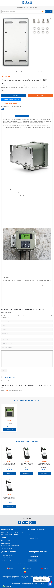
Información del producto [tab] (22, 116)
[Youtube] (26, 522)
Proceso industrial (17, 106)
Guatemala (28, 568)
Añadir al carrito (40, 95)
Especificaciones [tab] (34, 116)
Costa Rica (46, 568)
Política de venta (6, 559)
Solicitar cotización (14, 95)
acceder (6, 390)
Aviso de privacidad (33, 536)
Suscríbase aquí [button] (32, 560)
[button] (50, 3)
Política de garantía (6, 560)
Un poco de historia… (33, 533)
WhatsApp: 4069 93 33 (6, 548)
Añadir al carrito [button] (9, 429)
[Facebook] (19, 522)
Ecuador (28, 571)
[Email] (34, 522)
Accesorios (8, 106)
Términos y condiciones (34, 535)
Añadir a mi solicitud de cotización (11, 99)
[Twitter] (23, 522)
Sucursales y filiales (33, 538)
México (11, 568)
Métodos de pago (6, 557)
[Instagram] (30, 522)
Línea (12, 106)
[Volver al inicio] (27, 3)
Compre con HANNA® (7, 555)
